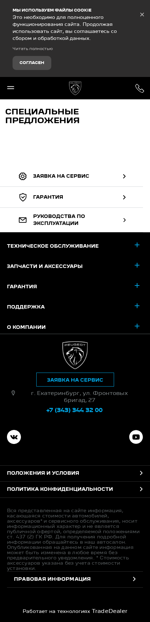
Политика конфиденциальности (60, 489)
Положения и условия (43, 473)
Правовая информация (52, 579)
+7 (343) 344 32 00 (139, 88)
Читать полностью (33, 49)
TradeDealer (110, 611)
